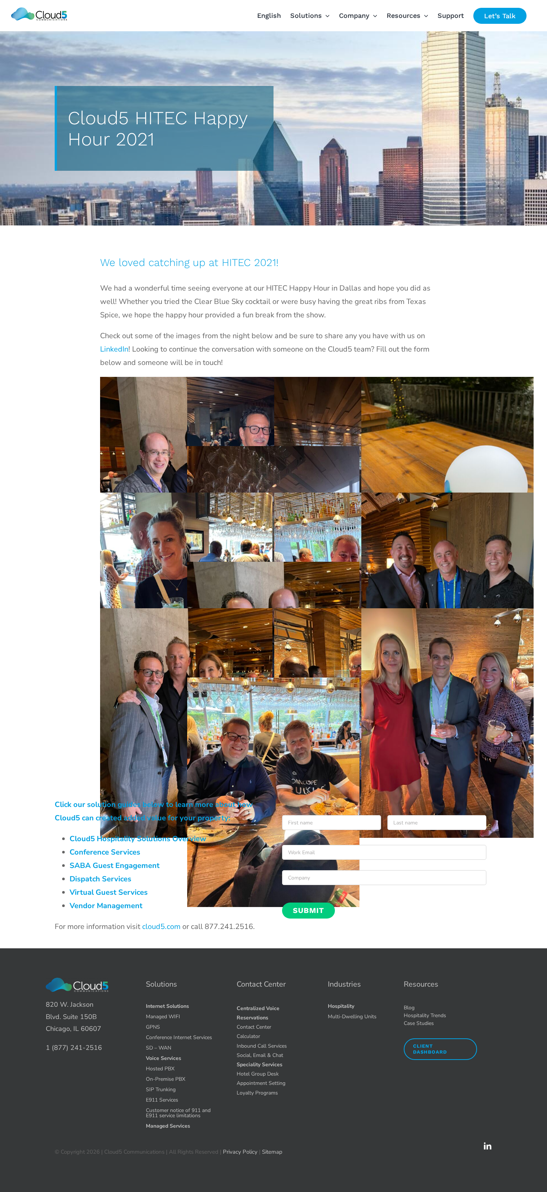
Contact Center (261, 984)
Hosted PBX (160, 1068)
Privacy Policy (240, 1152)
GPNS (153, 1027)
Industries (344, 984)
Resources (421, 984)
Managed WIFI (163, 1016)
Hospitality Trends (425, 1015)
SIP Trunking (161, 1089)
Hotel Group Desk (258, 1073)
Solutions (161, 984)
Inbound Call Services (262, 1046)
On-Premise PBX (165, 1079)
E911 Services (162, 1099)
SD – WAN (158, 1047)
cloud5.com (161, 927)
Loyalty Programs (257, 1092)
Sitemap (272, 1152)
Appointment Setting (261, 1083)
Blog (409, 1007)
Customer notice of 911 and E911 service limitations (178, 1113)
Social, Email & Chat (260, 1055)
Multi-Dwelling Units (352, 1016)
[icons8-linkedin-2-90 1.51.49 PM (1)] (487, 1145)
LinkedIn (114, 349)
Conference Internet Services (179, 1037)
